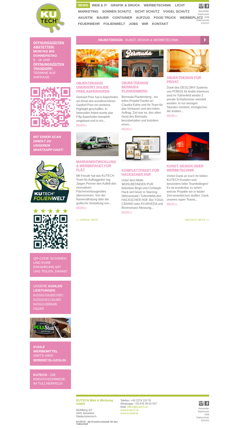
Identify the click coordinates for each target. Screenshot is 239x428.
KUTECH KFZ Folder (47, 299)
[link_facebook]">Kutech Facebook (206, 6)
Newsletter (203, 11)
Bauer (103, 17)
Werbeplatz (191, 17)
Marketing (88, 11)
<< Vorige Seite (87, 219)
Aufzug (143, 17)
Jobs (133, 24)
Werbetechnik (157, 5)
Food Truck (165, 17)
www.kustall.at (129, 413)
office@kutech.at (137, 406)
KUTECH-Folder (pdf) (48, 294)
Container (122, 17)
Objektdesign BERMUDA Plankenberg (135, 87)
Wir (145, 24)
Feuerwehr (89, 24)
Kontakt (160, 24)
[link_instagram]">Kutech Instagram (201, 6)
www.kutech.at (129, 410)
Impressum (203, 14)
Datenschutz (202, 20)
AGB (206, 17)
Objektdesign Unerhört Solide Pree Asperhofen (92, 87)
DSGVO (205, 23)
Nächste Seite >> (197, 219)
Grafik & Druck (125, 5)
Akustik (85, 17)
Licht (180, 5)
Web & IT (99, 5)
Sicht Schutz (147, 11)
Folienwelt (114, 24)
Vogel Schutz (176, 11)
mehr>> (81, 125)
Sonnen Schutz (116, 11)
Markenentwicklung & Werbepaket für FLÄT (96, 166)
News (83, 5)
